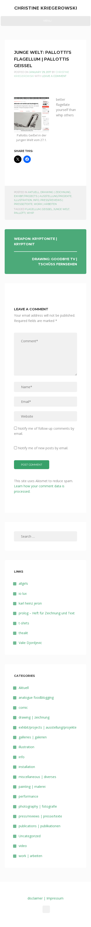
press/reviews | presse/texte (40, 816)
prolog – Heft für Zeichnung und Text (47, 613)
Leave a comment (54, 76)
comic (23, 707)
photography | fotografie (38, 806)
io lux (23, 593)
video (23, 846)
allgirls (23, 583)
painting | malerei (32, 786)
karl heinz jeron (30, 603)
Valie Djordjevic (30, 642)
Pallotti (20, 212)
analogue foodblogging (36, 697)
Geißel (47, 209)
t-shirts (24, 623)
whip (30, 212)
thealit (23, 633)
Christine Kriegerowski (45, 8)
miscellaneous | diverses (37, 777)
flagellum (33, 209)
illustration (23, 200)
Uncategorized (30, 836)
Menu (45, 22)
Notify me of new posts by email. (43, 448)
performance (28, 796)
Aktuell (33, 192)
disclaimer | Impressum (45, 898)
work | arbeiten (45, 204)
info (36, 200)
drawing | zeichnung (55, 192)
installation (27, 766)
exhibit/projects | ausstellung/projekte (43, 196)
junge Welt (61, 209)
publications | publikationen (39, 826)
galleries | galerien (33, 737)
